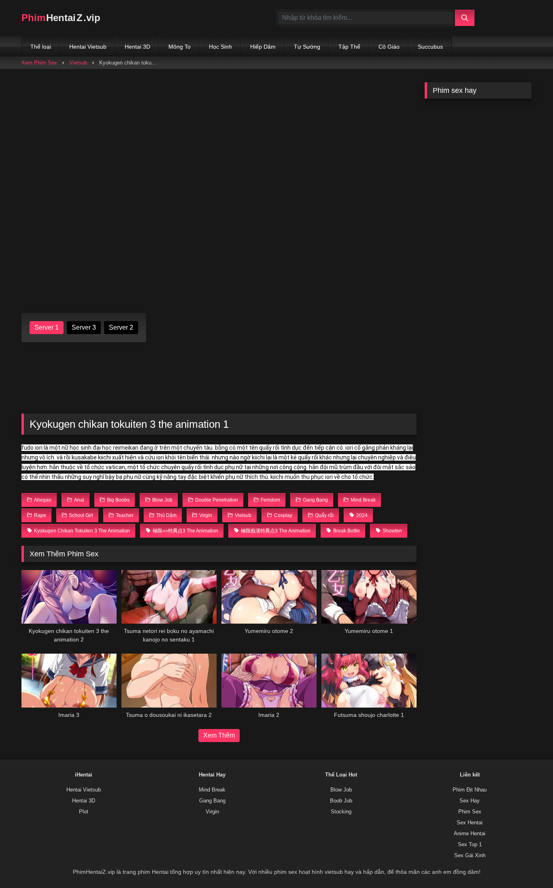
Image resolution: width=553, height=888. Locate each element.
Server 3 (84, 327)
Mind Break (212, 790)
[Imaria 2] (269, 680)
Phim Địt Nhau (470, 790)
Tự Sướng (307, 46)
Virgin (212, 812)
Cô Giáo (389, 46)
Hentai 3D (137, 46)
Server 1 (46, 327)
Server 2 (121, 327)
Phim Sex (469, 812)
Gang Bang (212, 801)
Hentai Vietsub (87, 46)
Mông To (179, 46)
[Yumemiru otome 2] (269, 597)
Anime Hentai (469, 834)
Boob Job (341, 801)
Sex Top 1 (470, 844)
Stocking (341, 812)
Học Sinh (220, 46)
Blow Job (341, 790)
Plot (83, 812)
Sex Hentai (470, 823)
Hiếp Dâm (263, 46)
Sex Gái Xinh (469, 855)
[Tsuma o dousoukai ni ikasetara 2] (169, 680)
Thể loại (40, 46)
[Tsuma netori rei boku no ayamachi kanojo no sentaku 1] (169, 597)
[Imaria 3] (69, 680)
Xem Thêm (219, 735)
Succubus (430, 46)
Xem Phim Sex (39, 63)
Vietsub (78, 63)
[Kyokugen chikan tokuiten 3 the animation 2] (69, 597)
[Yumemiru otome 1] (369, 597)
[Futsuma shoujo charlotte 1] (369, 680)
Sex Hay (469, 801)
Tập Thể (349, 46)
